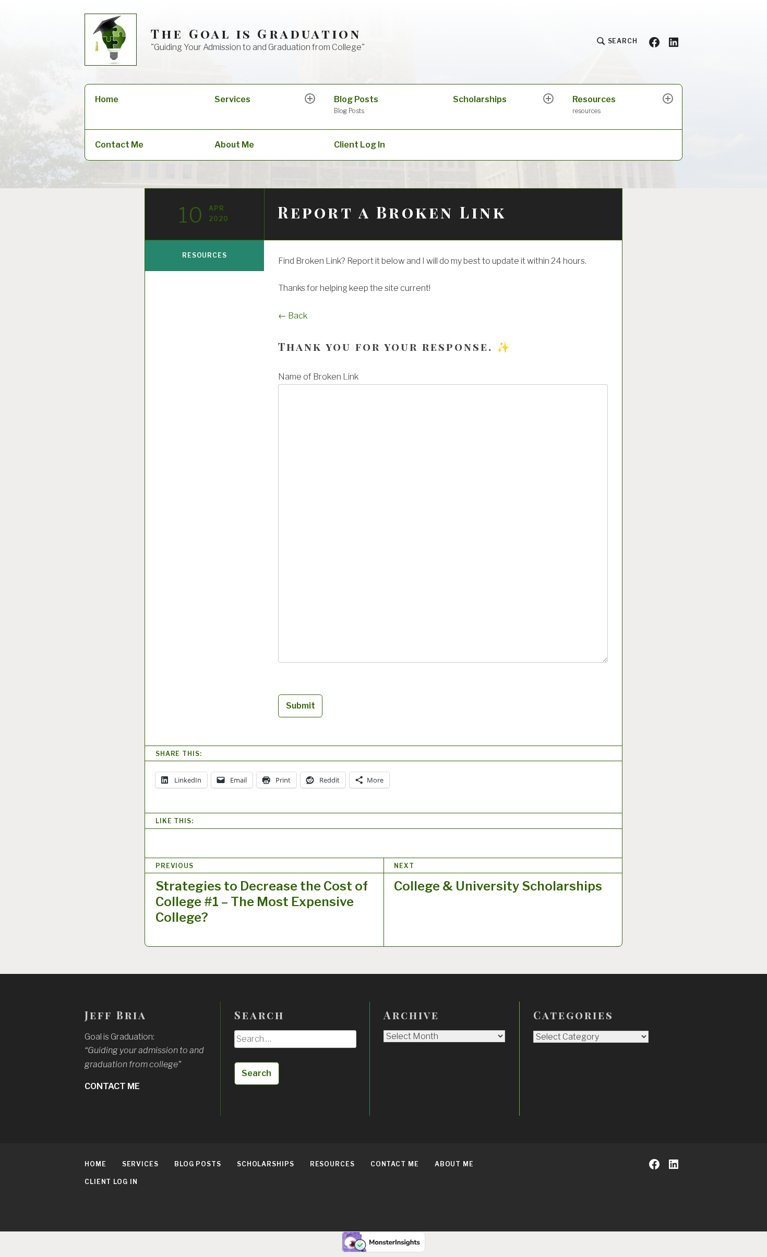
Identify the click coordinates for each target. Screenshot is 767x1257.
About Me (234, 145)
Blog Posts (356, 104)
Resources (594, 104)
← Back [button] (292, 316)
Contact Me (119, 145)
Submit (300, 706)
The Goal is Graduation (256, 34)
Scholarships (480, 99)
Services (232, 99)
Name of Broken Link (318, 377)
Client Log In (359, 145)
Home (106, 99)
